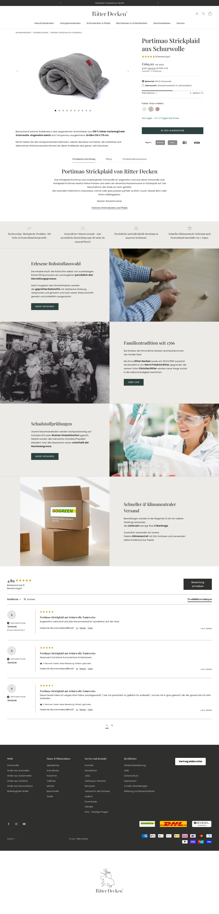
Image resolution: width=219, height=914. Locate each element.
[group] (22, 580)
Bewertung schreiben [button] (197, 584)
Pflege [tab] (109, 158)
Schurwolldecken (40, 32)
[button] (172, 57)
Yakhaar (51, 780)
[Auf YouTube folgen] (24, 823)
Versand (151, 68)
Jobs (87, 775)
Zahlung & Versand (95, 780)
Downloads (91, 801)
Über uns (133, 382)
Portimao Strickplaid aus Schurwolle (66, 32)
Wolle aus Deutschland (19, 785)
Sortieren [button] (13, 599)
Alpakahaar (53, 765)
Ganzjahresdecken (70, 23)
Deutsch (10, 838)
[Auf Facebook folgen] (8, 823)
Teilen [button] (90, 628)
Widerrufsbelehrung (135, 765)
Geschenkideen (162, 23)
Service (181, 23)
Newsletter (91, 770)
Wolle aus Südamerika (19, 775)
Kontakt (89, 765)
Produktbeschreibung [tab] (83, 158)
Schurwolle (13, 765)
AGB (126, 770)
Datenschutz (131, 775)
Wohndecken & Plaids (98, 23)
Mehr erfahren (44, 306)
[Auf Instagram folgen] (16, 823)
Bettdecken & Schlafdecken (131, 23)
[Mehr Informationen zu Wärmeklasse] (156, 93)
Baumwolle (53, 791)
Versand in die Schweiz (97, 791)
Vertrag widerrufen (190, 761)
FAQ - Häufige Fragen (96, 811)
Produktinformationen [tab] (135, 158)
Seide (50, 796)
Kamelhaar (53, 770)
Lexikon (89, 796)
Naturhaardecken (44, 23)
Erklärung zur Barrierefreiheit (139, 791)
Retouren (90, 785)
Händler (89, 806)
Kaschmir (52, 775)
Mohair (50, 785)
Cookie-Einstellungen (135, 785)
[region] (72, 71)
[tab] (200, 600)
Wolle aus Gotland (17, 780)
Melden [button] (83, 628)
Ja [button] (77, 628)
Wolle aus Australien (18, 770)
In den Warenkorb (172, 130)
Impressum (130, 780)
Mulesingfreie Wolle (17, 791)
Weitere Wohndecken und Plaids (110, 207)
